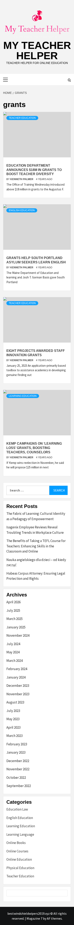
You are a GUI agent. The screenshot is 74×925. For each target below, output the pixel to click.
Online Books (16, 842)
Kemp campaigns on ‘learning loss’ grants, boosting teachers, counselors (34, 448)
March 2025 (14, 618)
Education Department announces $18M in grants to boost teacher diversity (34, 170)
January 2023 (15, 752)
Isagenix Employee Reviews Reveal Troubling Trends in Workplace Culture (35, 530)
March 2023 (14, 735)
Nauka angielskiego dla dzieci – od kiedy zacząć (36, 562)
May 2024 (13, 652)
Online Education (19, 859)
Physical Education (20, 868)
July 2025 (13, 610)
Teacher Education (22, 118)
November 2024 (17, 635)
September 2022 (18, 786)
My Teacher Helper (37, 50)
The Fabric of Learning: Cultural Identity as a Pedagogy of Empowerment (35, 516)
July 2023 (13, 710)
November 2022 (17, 769)
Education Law (17, 809)
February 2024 (16, 669)
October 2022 (16, 777)
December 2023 (17, 685)
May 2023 (13, 719)
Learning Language (20, 834)
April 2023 (13, 727)
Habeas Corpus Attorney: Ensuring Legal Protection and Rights (35, 576)
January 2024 (15, 677)
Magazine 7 (34, 918)
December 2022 (17, 761)
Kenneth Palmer (22, 179)
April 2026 (13, 602)
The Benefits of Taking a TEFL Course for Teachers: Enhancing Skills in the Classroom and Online (36, 546)
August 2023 (15, 702)
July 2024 (13, 644)
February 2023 (16, 744)
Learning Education (23, 396)
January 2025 (15, 627)
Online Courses (17, 851)
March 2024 (14, 660)
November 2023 (17, 694)
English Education (22, 210)
